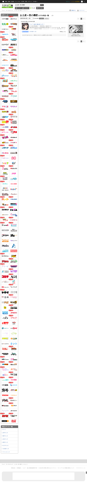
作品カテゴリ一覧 (7, 426)
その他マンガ (6, 448)
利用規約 (19, 468)
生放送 (12, 1)
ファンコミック (6, 451)
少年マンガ (5, 432)
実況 (26, 1)
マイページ (81, 10)
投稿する (73, 10)
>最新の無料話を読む (76, 35)
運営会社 (13, 468)
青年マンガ (5, 436)
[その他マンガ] (32, 31)
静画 (9, 1)
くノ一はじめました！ (37, 24)
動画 (6, 1)
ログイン (68, 1)
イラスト (26, 8)
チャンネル (17, 1)
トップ (18, 8)
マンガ (33, 8)
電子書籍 (41, 8)
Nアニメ (30, 1)
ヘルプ (23, 468)
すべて (4, 429)
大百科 (22, 1)
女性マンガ (5, 442)
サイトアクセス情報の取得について (66, 468)
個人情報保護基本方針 (32, 468)
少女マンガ (5, 439)
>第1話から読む (75, 34)
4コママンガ (5, 445)
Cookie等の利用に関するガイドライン (47, 468)
